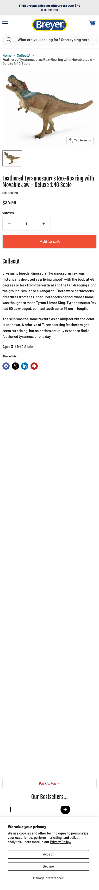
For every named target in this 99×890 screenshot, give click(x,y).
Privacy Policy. (60, 842)
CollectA (24, 55)
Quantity (8, 213)
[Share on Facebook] (6, 366)
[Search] (8, 39)
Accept (48, 854)
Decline (48, 866)
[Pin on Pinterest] (34, 366)
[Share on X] (15, 366)
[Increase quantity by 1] (43, 223)
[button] (50, 809)
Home (7, 55)
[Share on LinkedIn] (24, 366)
